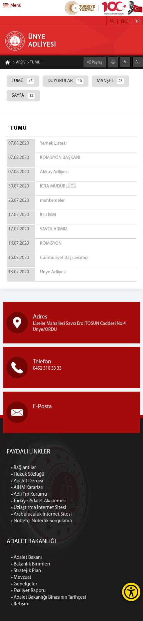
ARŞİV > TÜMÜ (28, 62)
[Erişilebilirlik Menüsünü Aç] (131, 592)
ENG (124, 22)
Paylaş (96, 62)
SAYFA (22, 95)
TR (137, 22)
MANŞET (109, 80)
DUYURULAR (65, 80)
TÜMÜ (22, 80)
